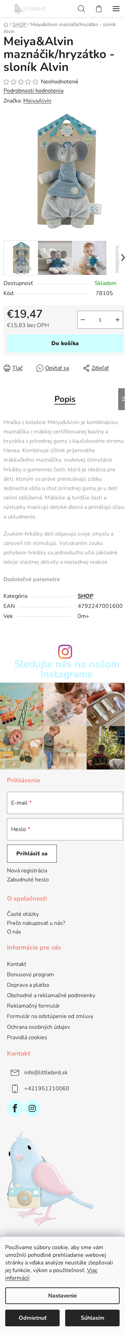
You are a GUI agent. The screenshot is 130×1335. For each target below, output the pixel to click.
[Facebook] (15, 1108)
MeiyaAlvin (37, 101)
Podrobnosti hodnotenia (33, 91)
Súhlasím (92, 1318)
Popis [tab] (65, 399)
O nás (14, 932)
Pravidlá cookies (27, 1037)
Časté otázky (23, 914)
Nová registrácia (27, 870)
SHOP (85, 596)
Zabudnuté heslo (28, 880)
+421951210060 (46, 1088)
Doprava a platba (28, 985)
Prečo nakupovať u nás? (36, 923)
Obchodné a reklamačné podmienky (51, 995)
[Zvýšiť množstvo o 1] (117, 319)
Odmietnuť (32, 1318)
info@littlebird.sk (46, 1072)
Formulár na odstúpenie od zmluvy (50, 1016)
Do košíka (65, 343)
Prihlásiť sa (31, 853)
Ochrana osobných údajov (38, 1027)
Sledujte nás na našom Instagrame (67, 669)
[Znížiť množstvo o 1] (83, 319)
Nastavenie (62, 1296)
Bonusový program (30, 974)
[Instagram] (32, 1108)
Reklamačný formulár (33, 1006)
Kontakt (16, 964)
